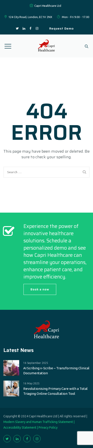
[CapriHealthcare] (47, 45)
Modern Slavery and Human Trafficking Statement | (38, 422)
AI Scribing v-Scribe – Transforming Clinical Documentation (56, 370)
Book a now (39, 289)
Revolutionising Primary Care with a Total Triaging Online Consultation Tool (55, 391)
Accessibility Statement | (21, 427)
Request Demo (61, 28)
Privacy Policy (48, 427)
